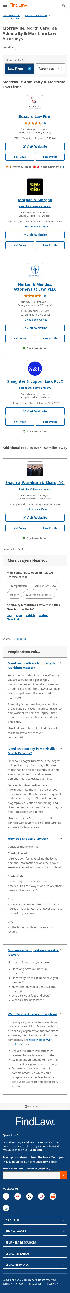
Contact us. (36, 1149)
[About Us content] (63, 1220)
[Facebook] (6, 1196)
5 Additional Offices (36, 509)
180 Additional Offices (35, 226)
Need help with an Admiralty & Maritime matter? (31, 665)
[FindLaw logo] (19, 5)
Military (14, 594)
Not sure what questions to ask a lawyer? (33, 952)
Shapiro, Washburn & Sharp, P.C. (35, 482)
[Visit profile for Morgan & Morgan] (35, 187)
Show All (7, 638)
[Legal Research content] (63, 1253)
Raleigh (30, 615)
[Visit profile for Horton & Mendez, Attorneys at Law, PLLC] (35, 271)
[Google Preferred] (6, 1208)
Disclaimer (35, 1283)
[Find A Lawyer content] (63, 1231)
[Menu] (4, 5)
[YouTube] (17, 1196)
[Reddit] (53, 1196)
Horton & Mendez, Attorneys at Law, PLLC (35, 287)
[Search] (63, 5)
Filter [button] (10, 47)
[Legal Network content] (63, 1264)
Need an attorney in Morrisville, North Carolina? (32, 751)
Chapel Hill (13, 619)
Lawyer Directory (11, 15)
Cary (9, 615)
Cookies (51, 1283)
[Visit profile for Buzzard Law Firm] (35, 103)
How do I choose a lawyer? (28, 839)
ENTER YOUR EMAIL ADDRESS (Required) (26, 1168)
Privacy (19, 1283)
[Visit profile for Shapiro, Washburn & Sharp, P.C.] (35, 470)
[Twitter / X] (29, 1196)
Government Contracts (39, 594)
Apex (19, 615)
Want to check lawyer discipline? (32, 1014)
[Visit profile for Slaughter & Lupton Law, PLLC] (35, 368)
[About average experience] (63, 167)
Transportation (18, 586)
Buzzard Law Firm (35, 116)
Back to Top (36, 1106)
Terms (6, 1283)
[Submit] (63, 1175)
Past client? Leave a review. (35, 206)
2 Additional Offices (36, 319)
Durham (43, 615)
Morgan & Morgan (35, 199)
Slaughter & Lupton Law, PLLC (35, 381)
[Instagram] (41, 1196)
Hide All (21, 638)
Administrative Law (45, 586)
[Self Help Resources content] (63, 1242)
